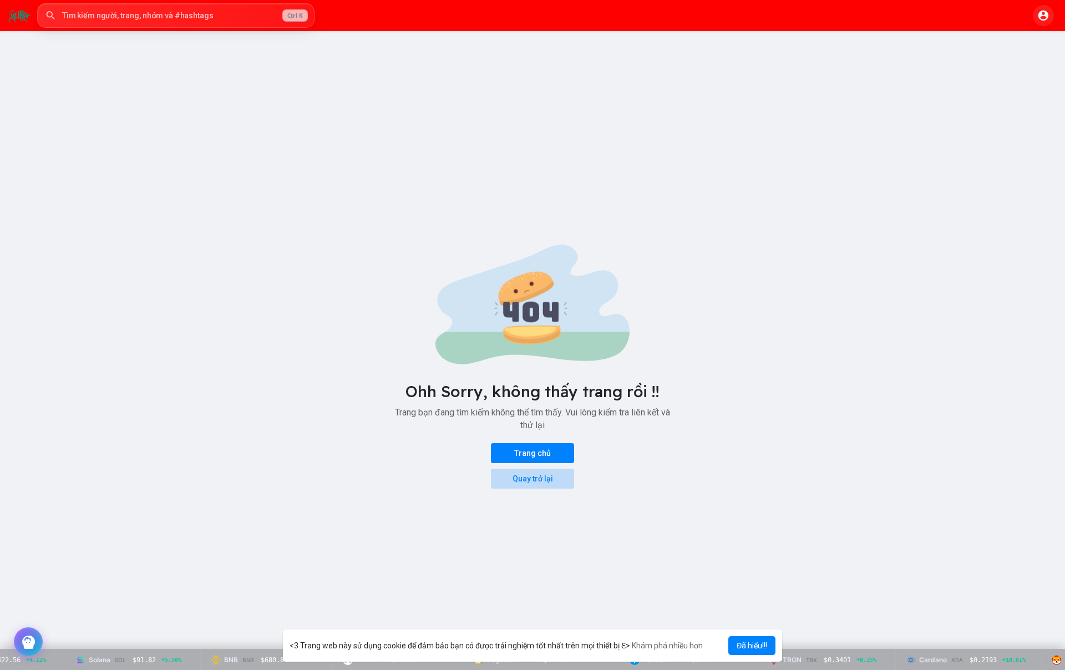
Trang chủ (532, 453)
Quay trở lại (533, 478)
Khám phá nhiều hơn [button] (667, 645)
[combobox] (176, 15)
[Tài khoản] (1043, 15)
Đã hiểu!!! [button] (752, 645)
